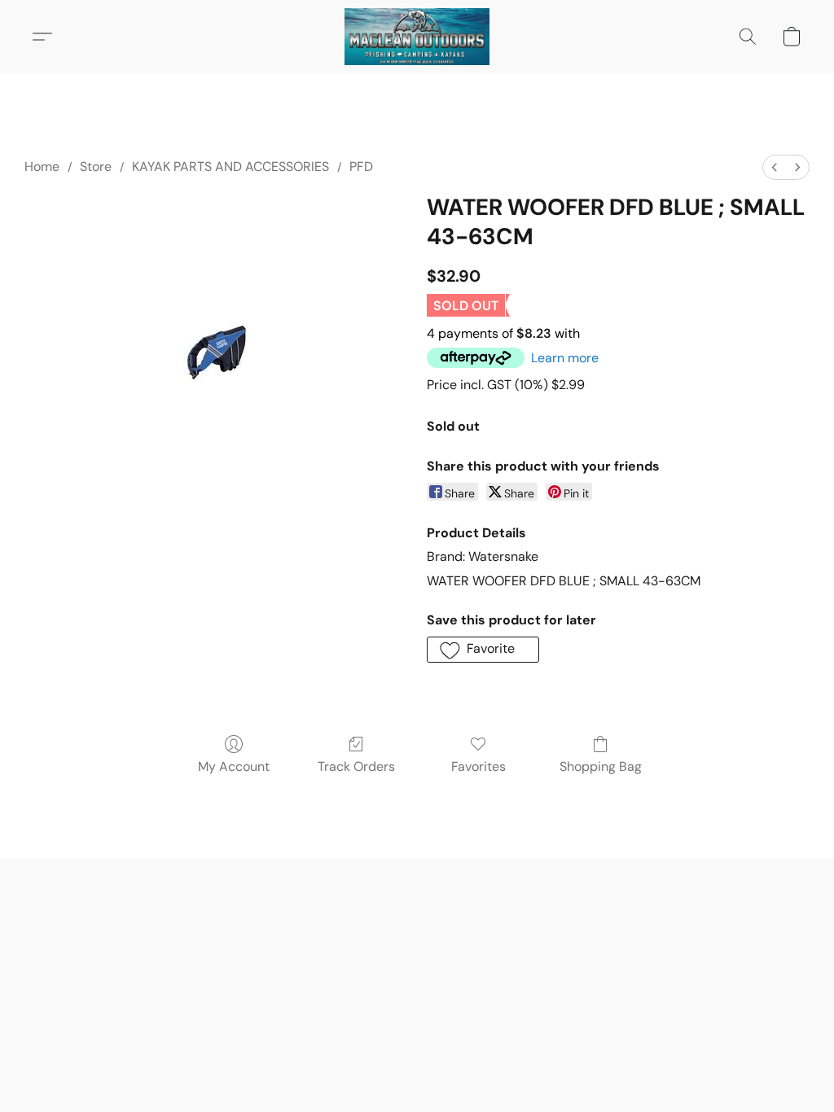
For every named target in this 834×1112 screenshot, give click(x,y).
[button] (417, 36)
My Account (234, 766)
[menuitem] (774, 167)
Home (41, 166)
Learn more (565, 357)
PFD (361, 166)
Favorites (478, 766)
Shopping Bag (601, 766)
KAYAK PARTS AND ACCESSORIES (230, 166)
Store (96, 166)
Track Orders (356, 766)
